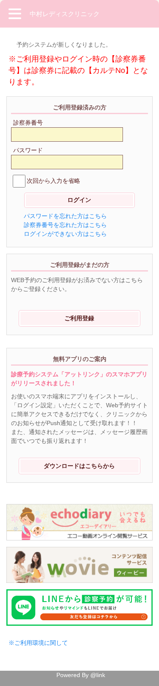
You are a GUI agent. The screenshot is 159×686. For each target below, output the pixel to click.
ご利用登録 (79, 318)
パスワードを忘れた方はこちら (65, 216)
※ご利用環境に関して (38, 642)
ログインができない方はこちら (65, 233)
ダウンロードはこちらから (79, 465)
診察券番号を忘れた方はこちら (65, 224)
